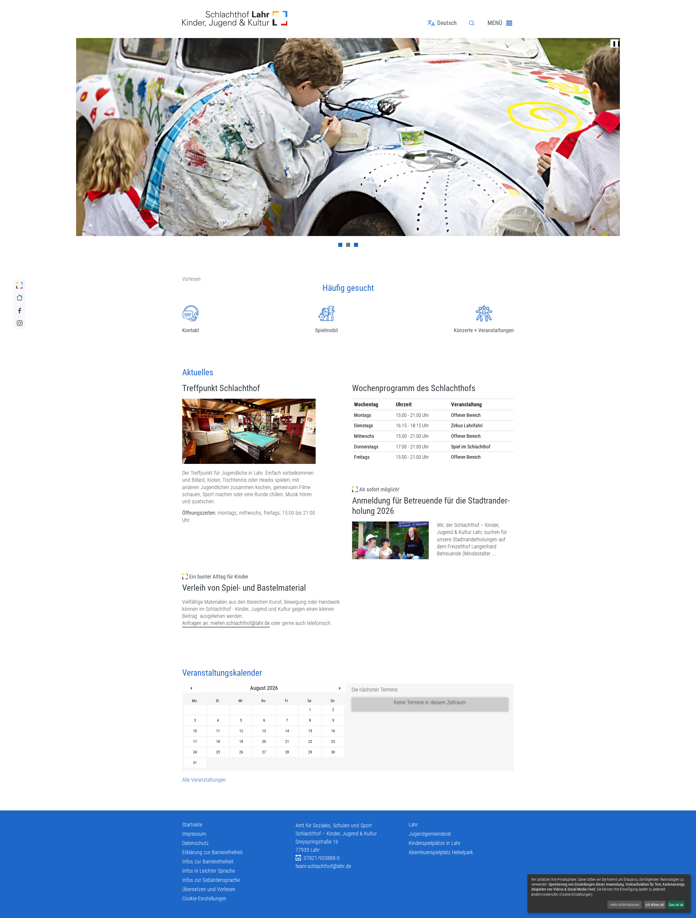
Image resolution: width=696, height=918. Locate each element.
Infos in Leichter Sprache (208, 870)
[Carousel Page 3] (356, 245)
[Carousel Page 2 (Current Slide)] (348, 245)
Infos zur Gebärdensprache (211, 880)
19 (241, 741)
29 (310, 752)
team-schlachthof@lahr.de (323, 866)
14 (287, 731)
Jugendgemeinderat (430, 834)
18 (218, 741)
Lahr (413, 824)
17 (195, 741)
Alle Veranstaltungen (204, 779)
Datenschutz (195, 843)
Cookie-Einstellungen (204, 898)
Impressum (194, 834)
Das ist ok (676, 905)
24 (195, 752)
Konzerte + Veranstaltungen (484, 330)
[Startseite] (234, 19)
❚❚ (614, 43)
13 (264, 731)
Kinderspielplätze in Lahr (435, 843)
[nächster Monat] (339, 688)
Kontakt (190, 330)
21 (287, 741)
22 (310, 741)
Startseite (192, 824)
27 (264, 752)
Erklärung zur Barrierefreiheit (212, 852)
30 (333, 752)
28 (287, 752)
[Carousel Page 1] (340, 245)
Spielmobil (326, 330)
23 (333, 741)
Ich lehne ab (654, 905)
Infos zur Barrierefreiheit (208, 861)
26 (241, 752)
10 (195, 731)
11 (218, 731)
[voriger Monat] (191, 688)
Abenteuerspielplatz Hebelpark (441, 852)
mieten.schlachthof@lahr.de (240, 623)
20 (264, 741)
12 (241, 731)
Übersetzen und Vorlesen (208, 889)
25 (218, 752)
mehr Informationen (624, 905)
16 (333, 731)
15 (310, 731)
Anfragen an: (196, 623)
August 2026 (264, 688)
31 (195, 762)
